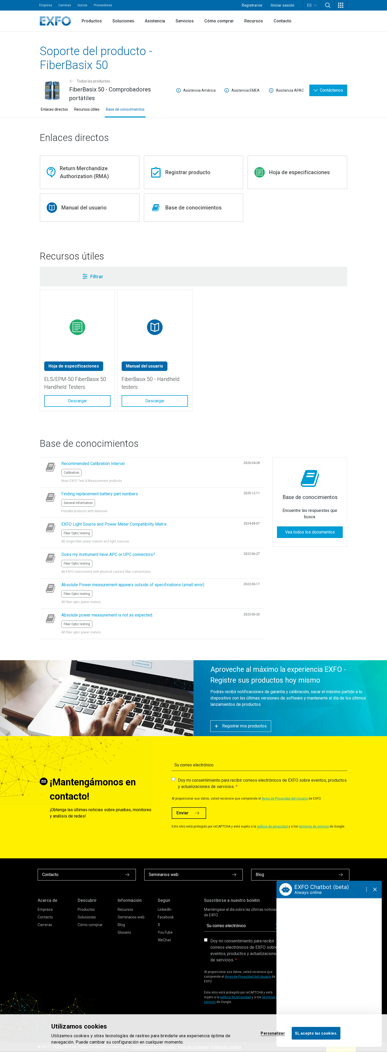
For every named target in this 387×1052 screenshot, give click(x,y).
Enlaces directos (54, 109)
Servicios (185, 20)
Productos (92, 20)
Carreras (64, 5)
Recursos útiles (87, 109)
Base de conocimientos (125, 109)
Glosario (124, 932)
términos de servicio (314, 826)
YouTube (165, 932)
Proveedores (103, 5)
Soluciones (123, 20)
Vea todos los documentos (310, 532)
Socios (82, 5)
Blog (121, 925)
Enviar (182, 812)
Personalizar (273, 1033)
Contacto (282, 20)
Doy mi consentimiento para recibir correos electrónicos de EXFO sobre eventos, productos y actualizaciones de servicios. (262, 783)
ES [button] (309, 5)
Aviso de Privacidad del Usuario (285, 798)
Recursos (253, 20)
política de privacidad (272, 826)
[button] (327, 5)
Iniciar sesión (282, 5)
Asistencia (155, 20)
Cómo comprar (219, 20)
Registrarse (252, 5)
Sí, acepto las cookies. (316, 1033)
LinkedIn (164, 909)
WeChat (164, 940)
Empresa (45, 5)
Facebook (166, 917)
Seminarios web (131, 917)
